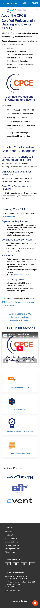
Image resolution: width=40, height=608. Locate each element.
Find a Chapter (10, 539)
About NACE (9, 532)
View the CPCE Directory (20, 321)
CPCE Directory (20, 410)
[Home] (16, 10)
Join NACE (9, 535)
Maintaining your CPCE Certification (20, 431)
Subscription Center (12, 549)
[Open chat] (35, 603)
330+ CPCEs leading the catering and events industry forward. (18, 302)
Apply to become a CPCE (20, 388)
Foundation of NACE (12, 545)
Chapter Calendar (11, 542)
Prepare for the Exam (21, 275)
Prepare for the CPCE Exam (20, 453)
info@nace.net (15, 591)
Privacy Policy (10, 552)
